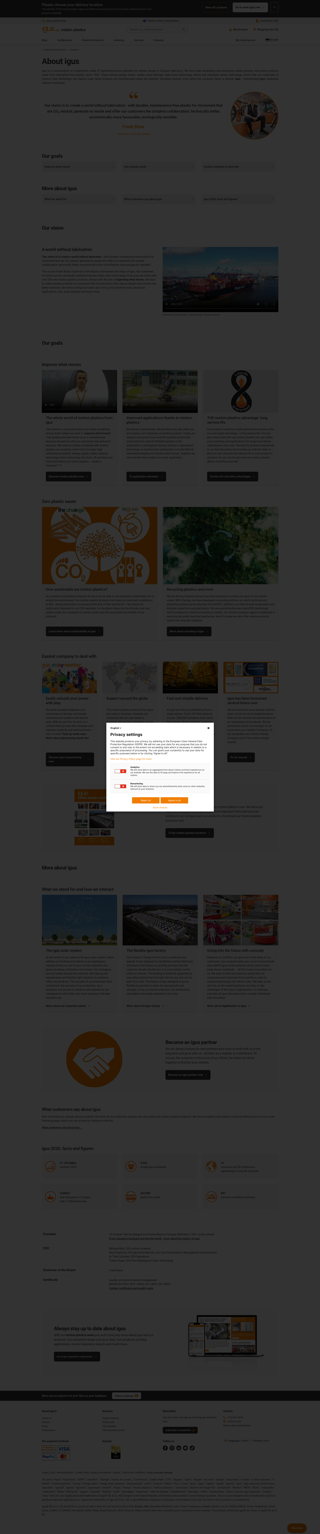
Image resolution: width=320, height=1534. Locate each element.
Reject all (146, 800)
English (115, 728)
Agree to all (174, 800)
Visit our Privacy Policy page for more (131, 759)
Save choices (160, 807)
